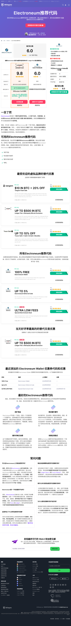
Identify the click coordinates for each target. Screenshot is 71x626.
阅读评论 (19, 105)
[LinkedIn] (60, 585)
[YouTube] (55, 585)
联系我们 (8, 40)
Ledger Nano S (45, 472)
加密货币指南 (3, 570)
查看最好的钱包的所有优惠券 (37, 89)
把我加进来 (55, 548)
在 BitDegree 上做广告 (37, 587)
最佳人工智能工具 (4, 591)
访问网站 (19, 102)
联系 (33, 595)
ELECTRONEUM (37, 68)
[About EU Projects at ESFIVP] (56, 595)
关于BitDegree (36, 577)
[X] (51, 585)
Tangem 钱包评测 (20, 593)
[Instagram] (65, 585)
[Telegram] (53, 585)
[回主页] (2, 40)
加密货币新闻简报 (4, 568)
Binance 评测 (35, 566)
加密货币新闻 (3, 572)
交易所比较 (3, 585)
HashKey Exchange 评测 (38, 572)
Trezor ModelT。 (57, 472)
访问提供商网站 (59, 199)
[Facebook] (58, 585)
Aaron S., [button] (35, 33)
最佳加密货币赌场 (4, 589)
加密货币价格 (3, 593)
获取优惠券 (59, 189)
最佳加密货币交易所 (5, 583)
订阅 (59, 570)
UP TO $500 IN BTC (19, 88)
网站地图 (52, 618)
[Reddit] (51, 587)
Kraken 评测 (35, 564)
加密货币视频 (3, 573)
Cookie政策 (62, 618)
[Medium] (63, 585)
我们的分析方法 (36, 581)
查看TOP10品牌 (36, 102)
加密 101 (3, 566)
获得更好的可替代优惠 (35, 25)
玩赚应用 (3, 577)
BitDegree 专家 (36, 579)
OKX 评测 (34, 570)
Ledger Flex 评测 (20, 591)
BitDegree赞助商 (36, 589)
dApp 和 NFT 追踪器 (5, 595)
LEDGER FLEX (19, 68)
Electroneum (16, 468)
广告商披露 (67, 618)
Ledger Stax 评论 (20, 595)
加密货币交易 (3, 575)
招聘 (33, 593)
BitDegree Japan (36, 591)
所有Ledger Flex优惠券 (19, 91)
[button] (55, 1)
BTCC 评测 (35, 568)
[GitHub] (53, 587)
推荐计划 (34, 585)
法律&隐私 (57, 618)
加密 (4, 40)
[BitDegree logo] (7, 607)
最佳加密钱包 (3, 587)
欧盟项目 (34, 583)
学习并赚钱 (3, 564)
